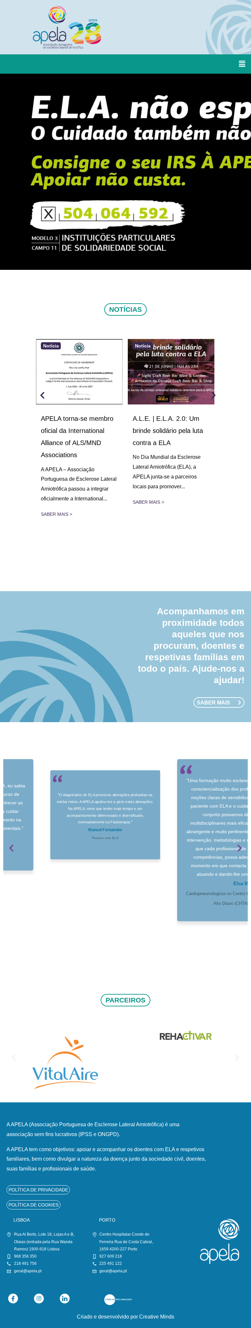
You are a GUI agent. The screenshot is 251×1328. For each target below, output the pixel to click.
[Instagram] (39, 1298)
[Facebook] (13, 1298)
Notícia (51, 345)
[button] (242, 64)
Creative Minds (156, 1316)
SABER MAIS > (56, 514)
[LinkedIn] (65, 1298)
